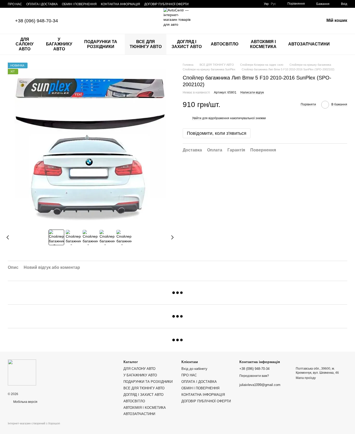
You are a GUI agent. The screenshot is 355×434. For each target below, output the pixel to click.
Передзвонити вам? (254, 376)
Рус (273, 3)
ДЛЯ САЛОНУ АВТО (25, 44)
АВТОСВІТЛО (224, 44)
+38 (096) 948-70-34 (36, 20)
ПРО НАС (15, 4)
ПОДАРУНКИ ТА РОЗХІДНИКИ (100, 44)
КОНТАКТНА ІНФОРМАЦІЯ (120, 4)
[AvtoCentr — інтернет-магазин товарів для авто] (22, 372)
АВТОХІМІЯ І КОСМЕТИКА (263, 44)
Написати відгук (252, 92)
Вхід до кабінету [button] (194, 369)
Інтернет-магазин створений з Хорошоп (34, 423)
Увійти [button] (196, 118)
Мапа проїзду (306, 378)
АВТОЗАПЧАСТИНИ (309, 44)
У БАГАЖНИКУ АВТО (59, 44)
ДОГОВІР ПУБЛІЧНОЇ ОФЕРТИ (166, 4)
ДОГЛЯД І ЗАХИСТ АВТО (187, 44)
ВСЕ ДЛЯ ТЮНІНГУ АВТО (146, 44)
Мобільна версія (24, 402)
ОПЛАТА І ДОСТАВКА (42, 4)
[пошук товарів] (343, 44)
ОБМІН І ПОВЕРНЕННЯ (79, 4)
